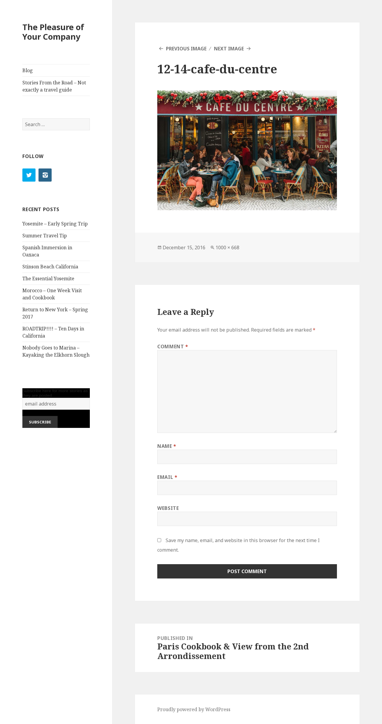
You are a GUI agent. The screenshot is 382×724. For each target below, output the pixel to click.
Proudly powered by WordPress (193, 709)
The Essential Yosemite (48, 278)
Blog (27, 70)
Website (168, 508)
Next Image (229, 48)
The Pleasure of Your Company (53, 31)
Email (167, 477)
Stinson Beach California (50, 266)
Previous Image (186, 48)
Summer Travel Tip (44, 235)
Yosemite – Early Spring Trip (55, 223)
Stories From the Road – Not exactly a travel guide (54, 86)
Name (166, 446)
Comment (172, 346)
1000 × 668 (227, 247)
